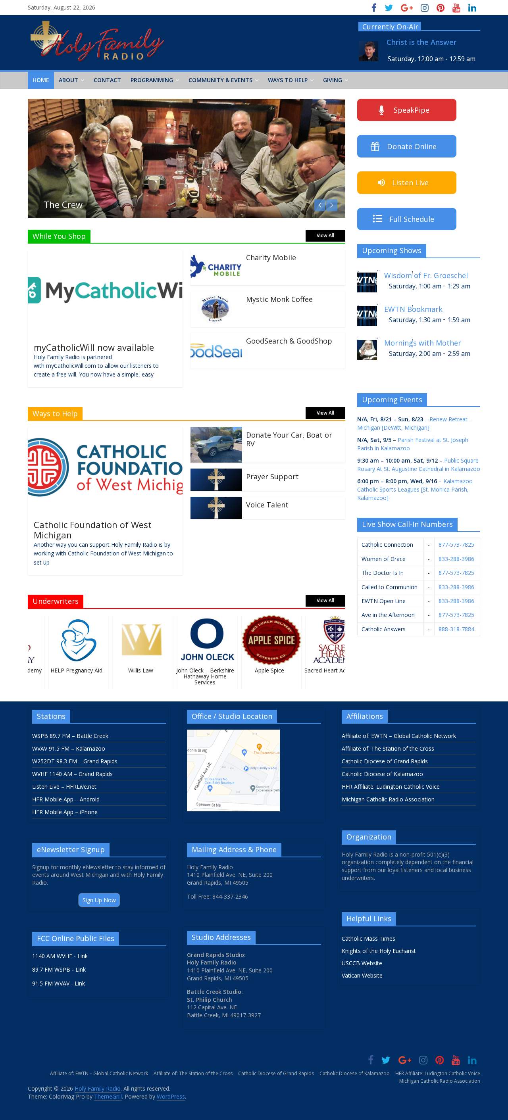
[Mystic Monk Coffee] (216, 296)
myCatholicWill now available (94, 347)
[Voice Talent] (216, 501)
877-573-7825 (456, 544)
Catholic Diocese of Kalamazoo (382, 774)
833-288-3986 (456, 559)
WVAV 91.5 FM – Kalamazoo (68, 748)
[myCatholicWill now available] (105, 254)
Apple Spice (262, 670)
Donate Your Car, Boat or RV (289, 439)
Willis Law (133, 670)
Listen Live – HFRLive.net (64, 786)
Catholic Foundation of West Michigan (93, 530)
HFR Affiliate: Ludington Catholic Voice (391, 786)
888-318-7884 (456, 629)
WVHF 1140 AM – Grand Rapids (72, 774)
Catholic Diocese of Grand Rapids (385, 761)
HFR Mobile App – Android (66, 799)
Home (41, 80)
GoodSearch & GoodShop (289, 341)
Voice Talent (267, 504)
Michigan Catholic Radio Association (388, 799)
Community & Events (220, 80)
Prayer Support (272, 476)
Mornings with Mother (422, 343)
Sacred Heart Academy (326, 670)
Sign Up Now (99, 900)
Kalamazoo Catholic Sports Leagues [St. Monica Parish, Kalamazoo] (415, 489)
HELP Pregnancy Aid (69, 670)
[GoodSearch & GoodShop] (216, 337)
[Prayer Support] (216, 473)
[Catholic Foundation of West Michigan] (105, 431)
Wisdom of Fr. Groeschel (426, 275)
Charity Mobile (271, 257)
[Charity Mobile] (216, 254)
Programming (152, 80)
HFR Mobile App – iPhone (65, 812)
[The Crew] (186, 103)
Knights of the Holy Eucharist (379, 951)
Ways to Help (288, 80)
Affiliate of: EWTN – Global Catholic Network (399, 736)
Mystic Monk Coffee (279, 299)
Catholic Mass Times (368, 938)
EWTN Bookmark (413, 309)
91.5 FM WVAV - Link (58, 983)
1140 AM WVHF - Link (60, 956)
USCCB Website (362, 963)
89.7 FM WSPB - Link (59, 969)
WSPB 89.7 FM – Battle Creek (70, 736)
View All (325, 235)
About (68, 80)
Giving (332, 80)
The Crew (63, 204)
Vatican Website (362, 975)
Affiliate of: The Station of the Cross (388, 748)
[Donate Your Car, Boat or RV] (216, 431)
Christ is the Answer (421, 42)
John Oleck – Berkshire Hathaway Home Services (198, 676)
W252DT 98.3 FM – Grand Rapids (74, 761)
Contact (107, 80)
